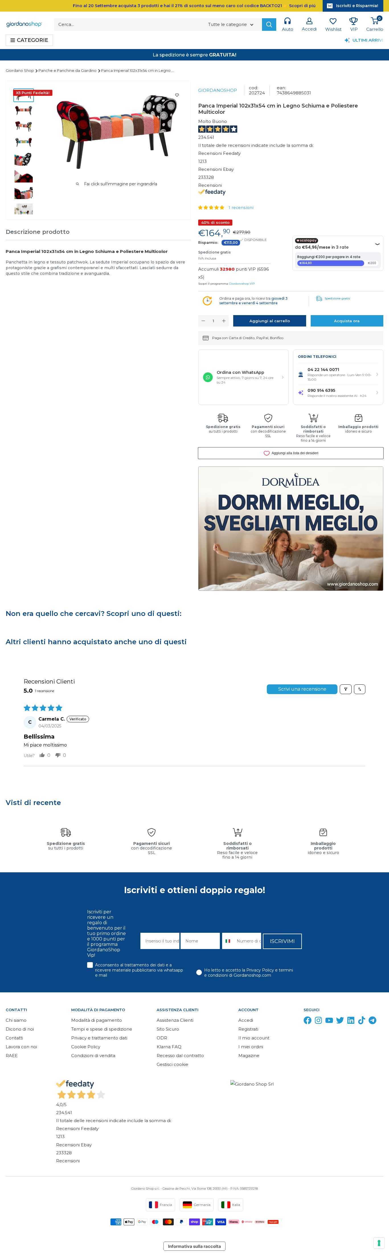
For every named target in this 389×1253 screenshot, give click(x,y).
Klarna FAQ (169, 1046)
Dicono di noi (20, 1029)
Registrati (248, 1029)
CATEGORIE (32, 40)
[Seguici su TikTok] (362, 1021)
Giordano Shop (20, 70)
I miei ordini (250, 1046)
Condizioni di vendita (93, 1055)
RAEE (12, 1055)
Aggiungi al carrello (269, 321)
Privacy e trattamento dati (99, 1038)
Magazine (248, 1055)
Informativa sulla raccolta (194, 1246)
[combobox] (228, 941)
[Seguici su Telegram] (372, 1021)
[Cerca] (269, 24)
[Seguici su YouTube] (329, 1021)
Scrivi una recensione (302, 689)
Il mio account (253, 1038)
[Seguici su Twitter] (340, 1021)
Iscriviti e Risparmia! (357, 5)
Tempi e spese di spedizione (101, 1029)
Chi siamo (16, 1020)
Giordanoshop (217, 90)
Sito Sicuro (168, 1029)
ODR (162, 1038)
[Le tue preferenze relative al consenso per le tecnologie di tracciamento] (379, 1243)
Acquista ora (347, 321)
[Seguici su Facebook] (308, 1021)
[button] (211, 207)
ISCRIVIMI (282, 941)
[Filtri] (346, 689)
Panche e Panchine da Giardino (67, 70)
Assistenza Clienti (175, 1020)
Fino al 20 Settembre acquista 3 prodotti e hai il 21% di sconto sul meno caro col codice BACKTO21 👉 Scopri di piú (194, 5)
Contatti (14, 1038)
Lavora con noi (21, 1046)
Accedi (245, 1020)
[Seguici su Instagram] (318, 1021)
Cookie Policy (85, 1046)
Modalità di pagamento (96, 1020)
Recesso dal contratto (180, 1055)
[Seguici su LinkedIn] (351, 1021)
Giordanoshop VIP (242, 283)
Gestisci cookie (172, 1064)
